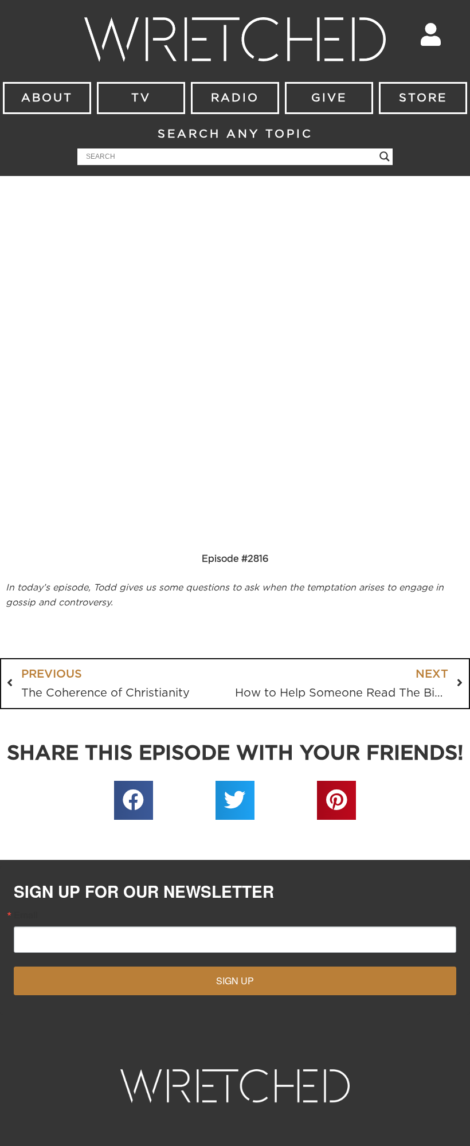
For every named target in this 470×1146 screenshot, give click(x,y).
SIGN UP (235, 980)
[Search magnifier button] (385, 156)
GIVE (329, 98)
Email (26, 915)
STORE (423, 98)
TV (141, 98)
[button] (133, 800)
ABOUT (47, 98)
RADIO (235, 98)
